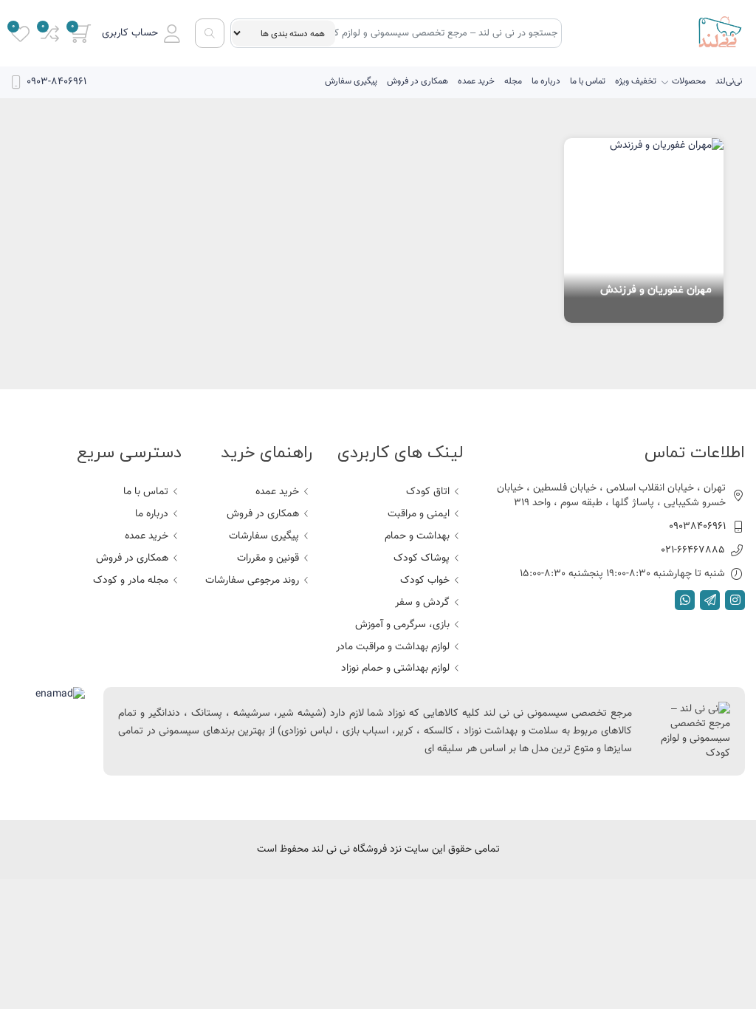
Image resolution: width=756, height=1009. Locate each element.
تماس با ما (587, 81)
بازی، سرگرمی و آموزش (402, 625)
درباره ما (546, 81)
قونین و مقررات (268, 558)
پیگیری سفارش (351, 81)
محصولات (689, 81)
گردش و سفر (422, 603)
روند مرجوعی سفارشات (252, 580)
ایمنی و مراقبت (419, 514)
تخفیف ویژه (635, 81)
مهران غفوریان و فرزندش (656, 290)
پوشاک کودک (422, 558)
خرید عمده (476, 81)
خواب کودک (425, 580)
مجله (513, 81)
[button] (141, 33)
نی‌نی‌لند (728, 81)
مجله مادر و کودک (130, 580)
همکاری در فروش (417, 81)
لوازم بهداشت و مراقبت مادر (393, 647)
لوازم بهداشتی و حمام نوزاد (395, 668)
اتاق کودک (428, 492)
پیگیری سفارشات (264, 536)
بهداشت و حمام (417, 536)
